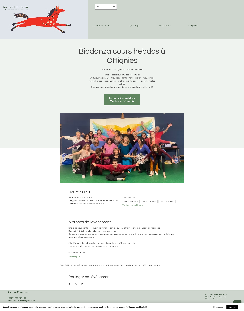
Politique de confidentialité (136, 307)
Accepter (232, 307)
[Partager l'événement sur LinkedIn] (82, 284)
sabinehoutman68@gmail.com (21, 301)
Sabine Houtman (18, 292)
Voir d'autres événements (122, 101)
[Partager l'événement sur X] (76, 284)
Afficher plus (74, 257)
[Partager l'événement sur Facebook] (69, 284)
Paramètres (218, 307)
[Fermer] (240, 307)
